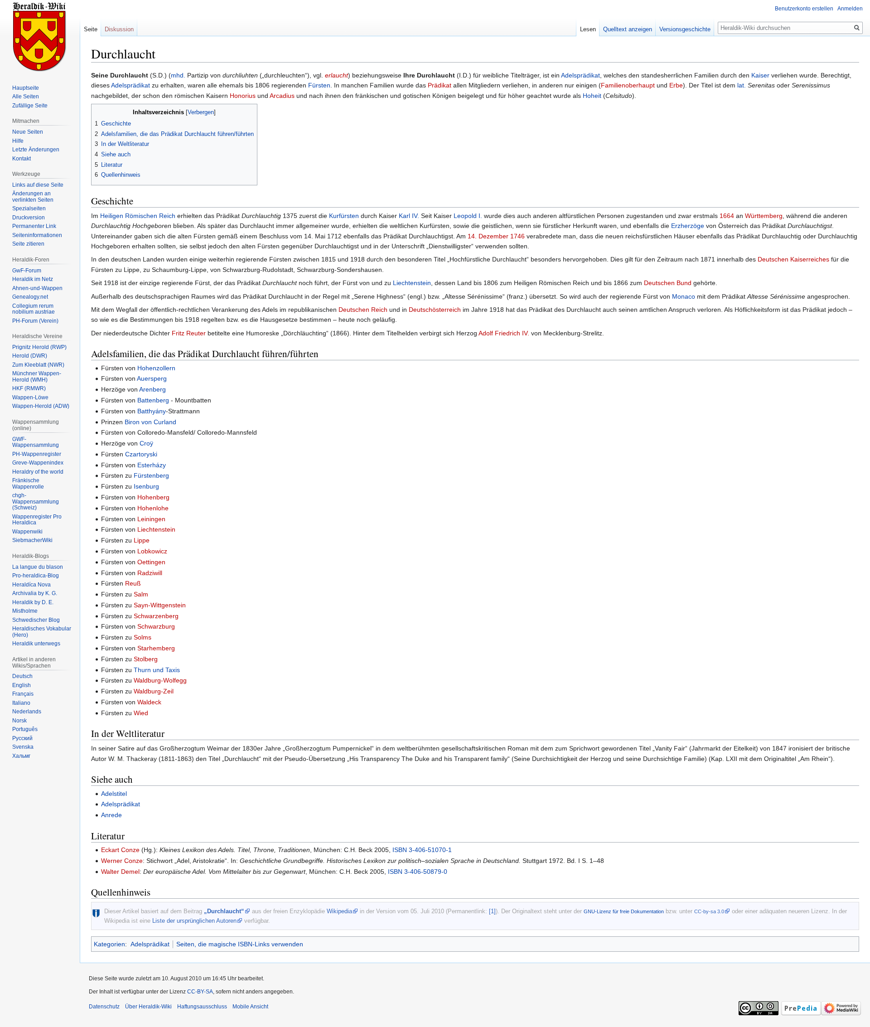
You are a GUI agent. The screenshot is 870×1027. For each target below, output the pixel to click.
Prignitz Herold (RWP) (39, 347)
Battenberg (153, 400)
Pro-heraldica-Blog (35, 575)
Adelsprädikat (580, 75)
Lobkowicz (152, 551)
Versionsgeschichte (684, 29)
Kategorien (109, 944)
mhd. (178, 75)
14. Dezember (488, 236)
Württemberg (764, 215)
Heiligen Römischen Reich (137, 215)
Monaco (683, 296)
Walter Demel (120, 871)
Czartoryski (141, 454)
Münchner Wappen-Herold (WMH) (36, 376)
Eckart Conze (120, 849)
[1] (492, 911)
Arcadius (282, 95)
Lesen (588, 29)
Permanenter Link (34, 226)
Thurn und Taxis (157, 669)
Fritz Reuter (189, 333)
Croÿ (146, 443)
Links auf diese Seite (37, 185)
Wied (141, 713)
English (21, 685)
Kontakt (21, 158)
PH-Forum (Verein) (35, 321)
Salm (141, 594)
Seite (90, 29)
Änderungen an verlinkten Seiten (32, 196)
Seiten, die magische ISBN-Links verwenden (239, 944)
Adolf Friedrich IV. (503, 333)
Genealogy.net (30, 297)
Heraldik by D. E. (32, 602)
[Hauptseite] (40, 36)
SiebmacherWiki (32, 540)
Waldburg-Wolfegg (160, 680)
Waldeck (149, 702)
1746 (517, 236)
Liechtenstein (412, 282)
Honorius (243, 95)
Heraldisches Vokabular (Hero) (41, 631)
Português (25, 729)
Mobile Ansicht (250, 1006)
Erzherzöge (687, 225)
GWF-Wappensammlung (35, 442)
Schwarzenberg (156, 616)
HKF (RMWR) (29, 388)
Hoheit (592, 95)
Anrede (111, 815)
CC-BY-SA (200, 991)
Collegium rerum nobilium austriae (33, 309)
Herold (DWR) (29, 356)
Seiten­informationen (37, 235)
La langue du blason (37, 567)
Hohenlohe (153, 508)
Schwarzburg (156, 626)
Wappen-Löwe (30, 397)
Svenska (23, 747)
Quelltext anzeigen (627, 29)
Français (23, 694)
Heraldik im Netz (32, 279)
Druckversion (28, 217)
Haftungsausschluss (202, 1006)
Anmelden (850, 8)
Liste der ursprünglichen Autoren (194, 920)
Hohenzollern (156, 368)
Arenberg (152, 389)
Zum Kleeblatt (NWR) (38, 365)
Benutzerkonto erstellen (804, 8)
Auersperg (152, 378)
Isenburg (146, 486)
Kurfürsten (344, 215)
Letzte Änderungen (35, 149)
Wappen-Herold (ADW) (40, 406)
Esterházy (151, 465)
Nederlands (26, 711)
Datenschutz (104, 1006)
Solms (142, 637)
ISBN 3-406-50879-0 (417, 871)
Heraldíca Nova (31, 584)
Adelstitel (114, 793)
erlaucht (336, 75)
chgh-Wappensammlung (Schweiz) (35, 501)
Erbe (676, 85)
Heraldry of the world (37, 472)
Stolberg (146, 659)
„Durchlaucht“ (224, 911)
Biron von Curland (150, 422)
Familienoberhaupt (628, 85)
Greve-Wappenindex (37, 463)
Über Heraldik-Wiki (148, 1006)
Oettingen (151, 562)
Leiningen (151, 519)
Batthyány (151, 411)
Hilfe (18, 141)
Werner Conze (122, 860)
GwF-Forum (26, 270)
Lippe (142, 540)
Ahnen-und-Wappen (37, 288)
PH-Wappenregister (36, 454)
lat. (741, 85)
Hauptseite (25, 88)
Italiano (21, 703)
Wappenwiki (27, 531)
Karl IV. (409, 215)
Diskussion (119, 29)
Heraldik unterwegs (36, 643)
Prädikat (439, 85)
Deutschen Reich (362, 309)
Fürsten (319, 85)
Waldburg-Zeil (154, 691)
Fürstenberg (151, 475)
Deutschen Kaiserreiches (793, 259)
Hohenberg (153, 497)
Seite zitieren (28, 244)
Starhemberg (156, 648)
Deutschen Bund (667, 282)
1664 (727, 215)
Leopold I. (468, 215)
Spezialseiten (29, 208)
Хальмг (21, 756)
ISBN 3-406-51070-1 (422, 849)
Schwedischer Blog (36, 620)
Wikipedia (339, 911)
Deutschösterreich (435, 309)
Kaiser (760, 75)
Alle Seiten (25, 96)
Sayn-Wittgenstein (160, 605)
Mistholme (25, 611)
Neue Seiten (27, 132)
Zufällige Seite (30, 105)
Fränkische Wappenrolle (28, 483)
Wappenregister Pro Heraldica (37, 520)
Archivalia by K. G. (34, 593)
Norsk (19, 720)
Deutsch (22, 676)
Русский (22, 738)
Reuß (133, 583)
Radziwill (149, 572)
